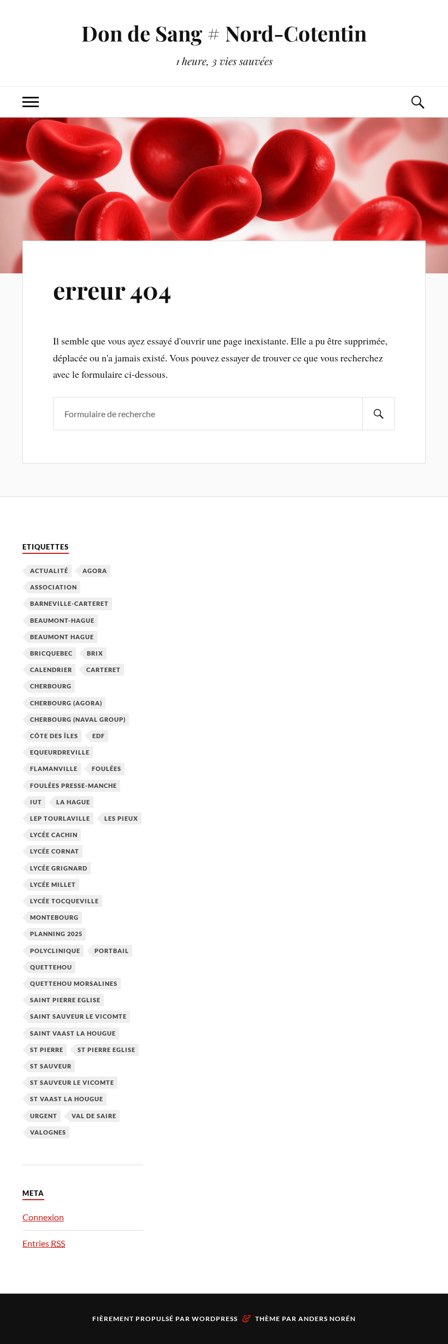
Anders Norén (327, 1318)
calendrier (51, 669)
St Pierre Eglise (106, 1049)
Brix (95, 653)
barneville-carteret (69, 603)
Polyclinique (55, 950)
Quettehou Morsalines (73, 983)
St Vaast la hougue (66, 1098)
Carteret (103, 669)
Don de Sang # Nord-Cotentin (224, 33)
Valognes (48, 1132)
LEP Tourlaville (60, 818)
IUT (36, 801)
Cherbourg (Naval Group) (78, 719)
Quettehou (51, 967)
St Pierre (46, 1049)
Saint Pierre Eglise (65, 999)
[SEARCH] (378, 413)
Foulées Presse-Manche (73, 785)
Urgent (43, 1115)
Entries (43, 1243)
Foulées (106, 768)
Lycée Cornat (54, 851)
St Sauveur (51, 1066)
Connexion (43, 1217)
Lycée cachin (54, 834)
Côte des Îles (54, 735)
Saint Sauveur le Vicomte (78, 1016)
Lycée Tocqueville (64, 900)
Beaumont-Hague (62, 620)
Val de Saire (94, 1115)
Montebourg (54, 917)
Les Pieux (121, 818)
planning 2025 (56, 933)
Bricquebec (51, 653)
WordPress (215, 1318)
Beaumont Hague (62, 636)
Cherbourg (51, 685)
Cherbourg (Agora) (66, 702)
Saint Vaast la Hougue (73, 1033)
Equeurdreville (60, 752)
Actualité (49, 570)
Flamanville (54, 768)
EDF (98, 735)
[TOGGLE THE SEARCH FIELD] (417, 102)
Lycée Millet (53, 884)
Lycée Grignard (58, 868)
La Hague (73, 801)
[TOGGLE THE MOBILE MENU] (30, 102)
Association (53, 587)
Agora (94, 570)
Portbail (112, 950)
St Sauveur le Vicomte (72, 1082)
